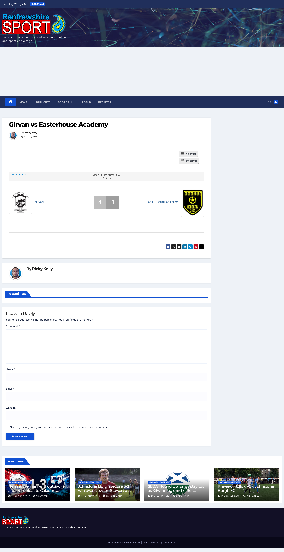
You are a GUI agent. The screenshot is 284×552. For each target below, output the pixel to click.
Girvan (39, 202)
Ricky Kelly (31, 132)
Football (65, 102)
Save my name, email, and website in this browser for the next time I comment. (59, 427)
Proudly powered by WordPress (124, 542)
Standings (191, 160)
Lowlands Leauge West (20, 482)
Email (10, 388)
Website (11, 407)
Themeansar (169, 542)
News (23, 102)
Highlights (43, 102)
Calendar (191, 153)
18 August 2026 (160, 496)
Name (10, 369)
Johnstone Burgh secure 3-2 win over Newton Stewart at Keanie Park (103, 490)
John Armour (114, 496)
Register (104, 102)
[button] (269, 102)
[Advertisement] (142, 72)
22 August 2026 (21, 496)
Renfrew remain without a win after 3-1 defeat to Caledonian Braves (36, 490)
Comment (13, 326)
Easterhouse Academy (162, 202)
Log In (86, 102)
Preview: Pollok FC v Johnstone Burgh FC (246, 488)
